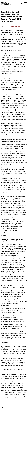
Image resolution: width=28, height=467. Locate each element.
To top (2, 407)
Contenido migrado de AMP (16, 26)
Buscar (22, 3)
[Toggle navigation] (25, 3)
